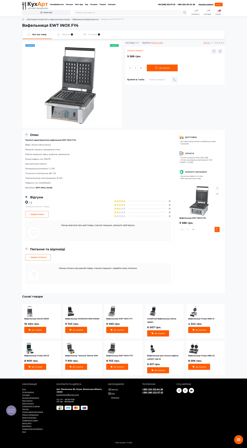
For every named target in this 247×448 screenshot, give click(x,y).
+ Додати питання (38, 257)
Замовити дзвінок (206, 4)
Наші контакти (28, 403)
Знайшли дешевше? (135, 50)
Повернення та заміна (31, 406)
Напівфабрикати (57, 4)
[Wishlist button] (214, 51)
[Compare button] (220, 51)
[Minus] (130, 68)
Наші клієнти (27, 401)
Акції (24, 432)
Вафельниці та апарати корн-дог (86, 19)
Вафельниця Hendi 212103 (36, 319)
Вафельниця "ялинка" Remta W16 (81, 355)
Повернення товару (30, 420)
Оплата (189, 153)
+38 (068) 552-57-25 (166, 4)
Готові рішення (28, 392)
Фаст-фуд (79, 4)
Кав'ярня (112, 4)
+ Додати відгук (36, 214)
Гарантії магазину (196, 172)
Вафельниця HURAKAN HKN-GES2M (82, 319)
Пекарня (94, 4)
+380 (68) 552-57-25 (152, 392)
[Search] (184, 12)
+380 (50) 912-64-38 (152, 389)
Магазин (69, 4)
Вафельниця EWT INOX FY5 (119, 355)
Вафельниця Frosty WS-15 (36, 355)
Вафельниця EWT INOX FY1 (119, 319)
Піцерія (103, 4)
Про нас (25, 409)
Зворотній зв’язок (29, 418)
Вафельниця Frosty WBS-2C (201, 355)
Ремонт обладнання (30, 415)
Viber (113, 393)
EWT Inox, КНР (157, 43)
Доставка (191, 137)
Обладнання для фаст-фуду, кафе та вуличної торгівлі (48, 19)
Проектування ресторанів (32, 412)
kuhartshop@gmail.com (67, 395)
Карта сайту (27, 423)
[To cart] (217, 229)
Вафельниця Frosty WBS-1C (201, 319)
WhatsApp (115, 398)
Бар (86, 4)
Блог (24, 389)
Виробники (26, 426)
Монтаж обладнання (30, 398)
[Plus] (141, 68)
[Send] (174, 80)
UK (219, 4)
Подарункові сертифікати (32, 429)
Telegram (114, 389)
